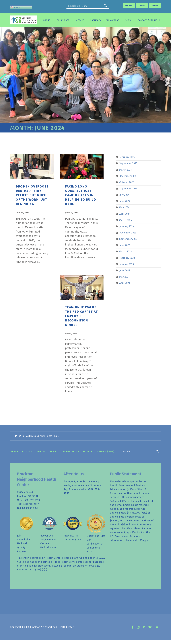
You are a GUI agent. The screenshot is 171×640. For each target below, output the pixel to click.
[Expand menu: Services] (86, 20)
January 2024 (126, 226)
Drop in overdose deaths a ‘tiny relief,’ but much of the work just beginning (32, 195)
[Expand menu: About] (52, 20)
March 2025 (125, 169)
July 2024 (124, 194)
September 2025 (128, 163)
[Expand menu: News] (133, 20)
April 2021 (124, 283)
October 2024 (126, 182)
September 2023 (128, 238)
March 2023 (125, 251)
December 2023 (127, 232)
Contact (27, 451)
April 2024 (124, 213)
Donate (87, 451)
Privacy (54, 451)
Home (14, 451)
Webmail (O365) (105, 451)
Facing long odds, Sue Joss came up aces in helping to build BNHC (80, 195)
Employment (111, 20)
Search (105, 6)
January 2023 (126, 264)
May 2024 (124, 207)
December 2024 (127, 176)
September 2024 (128, 188)
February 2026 (127, 157)
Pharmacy (95, 20)
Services (79, 20)
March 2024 (125, 220)
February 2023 (127, 257)
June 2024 (124, 201)
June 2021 (124, 270)
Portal (41, 451)
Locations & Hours (147, 20)
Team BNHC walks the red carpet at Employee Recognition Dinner (81, 316)
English (16, 7)
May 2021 (124, 276)
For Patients (62, 20)
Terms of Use (71, 451)
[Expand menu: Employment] (121, 20)
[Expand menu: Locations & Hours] (159, 20)
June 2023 (124, 245)
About (46, 20)
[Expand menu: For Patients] (71, 20)
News (128, 20)
